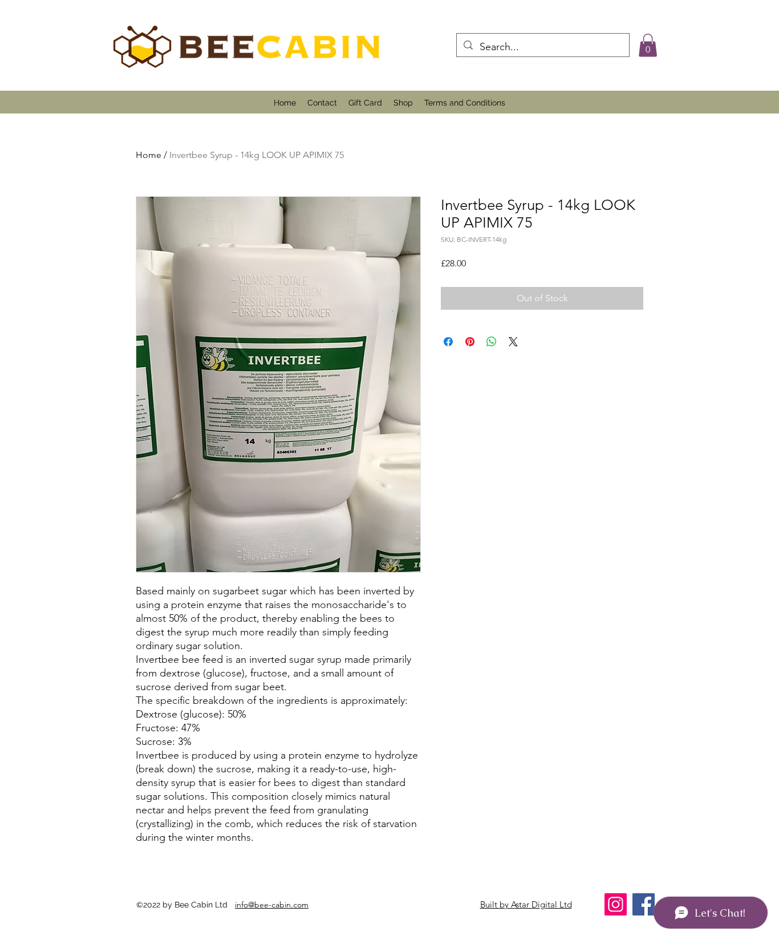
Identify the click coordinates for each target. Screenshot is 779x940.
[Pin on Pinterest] (470, 342)
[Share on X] (513, 342)
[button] (648, 45)
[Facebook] (643, 904)
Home (148, 154)
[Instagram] (615, 904)
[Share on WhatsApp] (491, 342)
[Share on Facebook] (448, 342)
